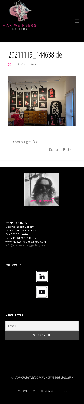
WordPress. (59, 391)
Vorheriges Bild (26, 141)
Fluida (42, 391)
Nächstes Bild (58, 149)
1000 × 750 (21, 64)
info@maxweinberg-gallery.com (26, 245)
